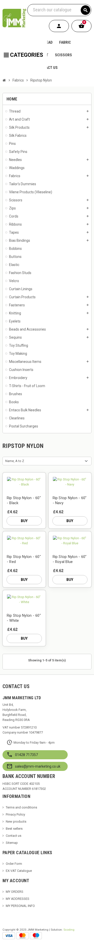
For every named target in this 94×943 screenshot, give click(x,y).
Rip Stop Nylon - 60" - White (24, 618)
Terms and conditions (21, 807)
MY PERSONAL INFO (20, 906)
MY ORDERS (14, 892)
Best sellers (14, 828)
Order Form (14, 864)
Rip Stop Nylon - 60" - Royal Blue (70, 559)
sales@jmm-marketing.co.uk (37, 766)
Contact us (13, 836)
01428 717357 (26, 755)
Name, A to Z (14, 461)
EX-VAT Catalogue (19, 871)
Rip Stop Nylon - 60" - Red (24, 559)
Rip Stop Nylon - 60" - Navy (70, 500)
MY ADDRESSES (17, 899)
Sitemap (12, 843)
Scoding (68, 929)
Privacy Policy (15, 814)
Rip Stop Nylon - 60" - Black (24, 500)
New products (16, 821)
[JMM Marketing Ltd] (14, 18)
